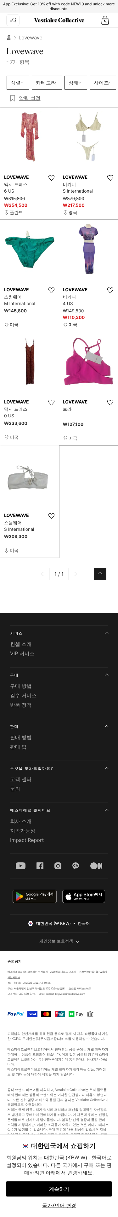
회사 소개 (21, 821)
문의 (15, 788)
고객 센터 (21, 779)
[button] (105, 20)
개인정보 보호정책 (56, 941)
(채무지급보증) (47, 1038)
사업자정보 (13, 977)
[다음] (75, 574)
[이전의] (43, 574)
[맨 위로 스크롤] (100, 574)
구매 (14, 675)
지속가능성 (22, 830)
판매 (14, 726)
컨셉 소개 (21, 644)
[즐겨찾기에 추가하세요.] (51, 178)
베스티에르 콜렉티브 (30, 810)
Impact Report (27, 840)
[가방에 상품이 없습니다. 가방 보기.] (105, 20)
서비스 (16, 633)
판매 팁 (18, 747)
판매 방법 (21, 737)
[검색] (13, 20)
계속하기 (59, 1189)
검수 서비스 (23, 695)
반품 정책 (21, 705)
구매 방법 (21, 686)
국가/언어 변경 (59, 1205)
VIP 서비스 (22, 653)
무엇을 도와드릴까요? (31, 768)
